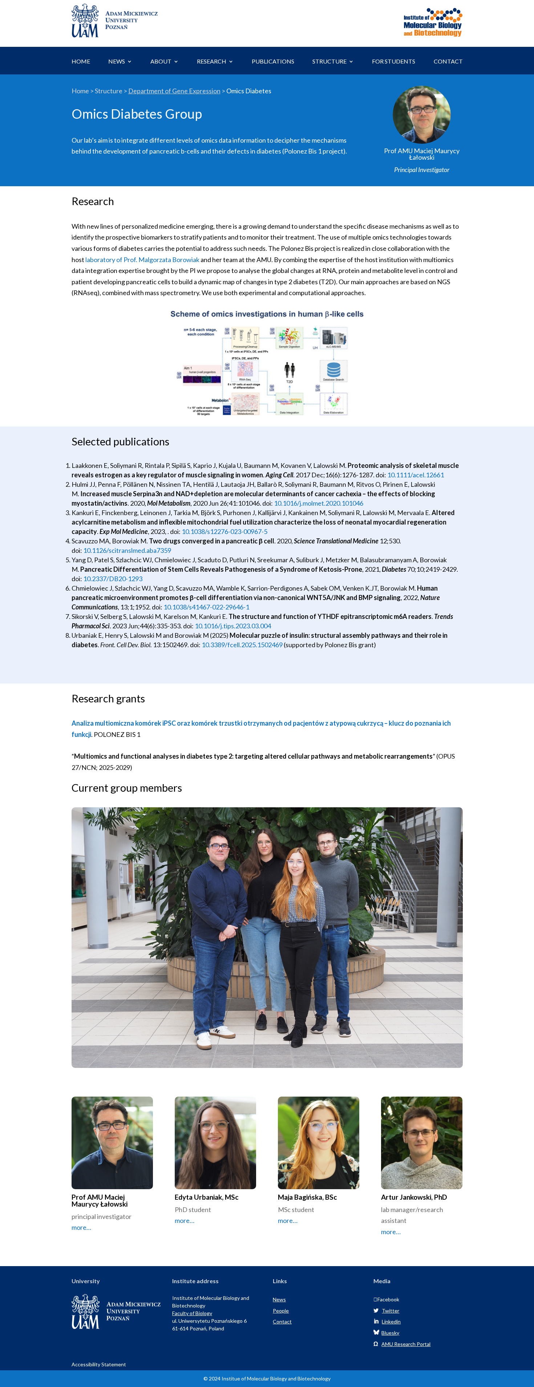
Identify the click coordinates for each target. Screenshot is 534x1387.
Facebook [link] (386, 1299)
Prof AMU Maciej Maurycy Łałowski (100, 1201)
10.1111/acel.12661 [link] (415, 475)
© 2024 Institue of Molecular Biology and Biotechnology (267, 1378)
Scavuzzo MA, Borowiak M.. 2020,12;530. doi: (236, 545)
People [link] (281, 1311)
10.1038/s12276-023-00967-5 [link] (224, 531)
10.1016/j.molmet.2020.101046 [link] (318, 503)
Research (93, 201)
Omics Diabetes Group (137, 114)
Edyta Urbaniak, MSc (206, 1197)
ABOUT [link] (160, 62)
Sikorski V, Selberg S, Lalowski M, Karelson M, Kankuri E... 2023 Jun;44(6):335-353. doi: (262, 621)
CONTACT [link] (448, 62)
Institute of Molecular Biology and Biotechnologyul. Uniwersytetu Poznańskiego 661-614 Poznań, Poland (210, 1313)
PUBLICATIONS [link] (273, 62)
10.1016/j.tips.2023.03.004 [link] (233, 626)
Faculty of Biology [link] (192, 1313)
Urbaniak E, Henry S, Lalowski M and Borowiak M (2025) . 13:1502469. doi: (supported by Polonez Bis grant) (260, 640)
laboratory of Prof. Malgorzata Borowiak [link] (142, 260)
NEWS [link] (116, 62)
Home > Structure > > (171, 91)
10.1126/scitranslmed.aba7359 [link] (127, 550)
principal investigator (102, 1222)
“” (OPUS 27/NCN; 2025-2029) (263, 761)
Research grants (108, 699)
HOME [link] (81, 62)
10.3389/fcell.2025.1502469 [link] (242, 645)
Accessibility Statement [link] (99, 1364)
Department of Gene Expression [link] (174, 91)
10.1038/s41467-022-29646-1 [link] (206, 607)
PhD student (193, 1215)
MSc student (296, 1215)
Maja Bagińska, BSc (307, 1197)
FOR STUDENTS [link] (393, 62)
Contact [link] (282, 1321)
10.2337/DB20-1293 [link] (112, 579)
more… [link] (81, 1227)
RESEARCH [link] (211, 62)
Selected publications (120, 442)
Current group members (127, 788)
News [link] (279, 1299)
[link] (115, 35)
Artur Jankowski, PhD (414, 1197)
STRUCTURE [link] (329, 62)
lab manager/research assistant (412, 1221)
